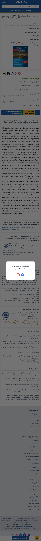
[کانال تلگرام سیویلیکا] (22, 274)
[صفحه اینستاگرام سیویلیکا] (18, 274)
